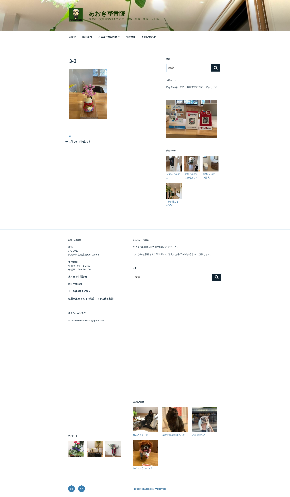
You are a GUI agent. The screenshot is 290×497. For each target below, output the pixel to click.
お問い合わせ (149, 36)
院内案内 (87, 36)
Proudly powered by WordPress (149, 488)
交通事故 (130, 36)
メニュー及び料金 (107, 36)
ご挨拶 (72, 36)
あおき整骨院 (107, 13)
